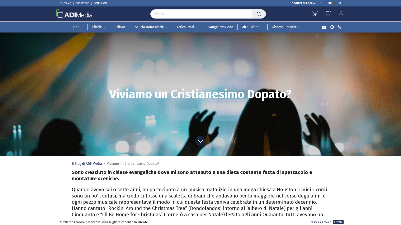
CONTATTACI (82, 3)
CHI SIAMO (65, 3)
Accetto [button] (338, 222)
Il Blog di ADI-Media (87, 164)
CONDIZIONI (100, 3)
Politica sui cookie (321, 222)
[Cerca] (259, 14)
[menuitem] (120, 27)
